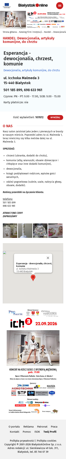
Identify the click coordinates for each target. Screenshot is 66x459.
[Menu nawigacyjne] (59, 5)
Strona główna (10, 32)
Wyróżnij (55, 117)
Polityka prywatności (22, 440)
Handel (47, 32)
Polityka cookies (46, 440)
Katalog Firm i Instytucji (30, 32)
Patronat (42, 426)
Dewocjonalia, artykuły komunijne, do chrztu (32, 70)
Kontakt (14, 431)
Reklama (28, 426)
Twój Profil (49, 431)
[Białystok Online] (33, 5)
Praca (54, 426)
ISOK (37, 431)
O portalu (14, 426)
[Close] (48, 258)
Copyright (10, 444)
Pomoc (27, 431)
